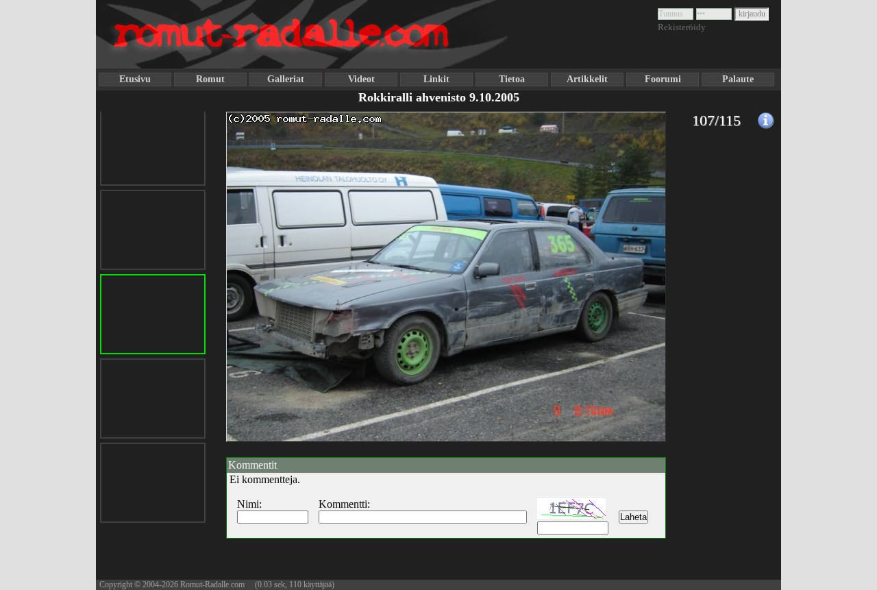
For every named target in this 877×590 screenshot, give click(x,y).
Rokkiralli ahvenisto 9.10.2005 (438, 97)
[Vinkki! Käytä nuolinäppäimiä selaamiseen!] (253, 310)
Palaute (738, 79)
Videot (361, 79)
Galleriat (285, 79)
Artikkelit (587, 79)
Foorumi (663, 79)
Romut (210, 79)
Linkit (436, 79)
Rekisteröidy (682, 27)
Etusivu (135, 79)
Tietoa (512, 79)
